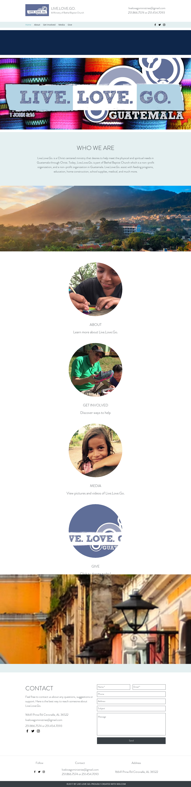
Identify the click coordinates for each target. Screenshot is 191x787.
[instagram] (164, 24)
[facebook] (155, 24)
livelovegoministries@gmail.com (146, 8)
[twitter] (159, 24)
